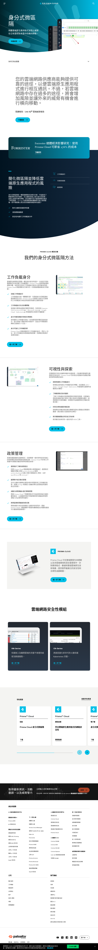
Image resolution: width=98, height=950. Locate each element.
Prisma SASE (32, 844)
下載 (21, 739)
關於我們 (10, 881)
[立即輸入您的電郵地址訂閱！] (56, 790)
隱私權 (10, 942)
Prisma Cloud (55, 832)
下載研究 (38, 152)
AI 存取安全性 (12, 824)
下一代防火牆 (32, 817)
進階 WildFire (12, 839)
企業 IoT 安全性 (12, 850)
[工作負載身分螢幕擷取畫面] (73, 285)
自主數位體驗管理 (33, 851)
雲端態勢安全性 (55, 825)
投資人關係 (11, 898)
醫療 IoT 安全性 (12, 853)
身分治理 (74, 825)
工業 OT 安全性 (12, 856)
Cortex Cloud (55, 819)
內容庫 (52, 888)
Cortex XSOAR (55, 848)
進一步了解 (13, 344)
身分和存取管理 (76, 819)
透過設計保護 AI (12, 817)
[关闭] (95, 946)
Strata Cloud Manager (35, 827)
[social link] (58, 937)
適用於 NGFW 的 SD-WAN (36, 831)
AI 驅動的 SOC (55, 838)
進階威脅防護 (12, 833)
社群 (51, 884)
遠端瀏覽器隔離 (33, 868)
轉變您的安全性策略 (77, 861)
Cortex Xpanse (55, 851)
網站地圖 (52, 911)
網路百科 (52, 891)
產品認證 (52, 905)
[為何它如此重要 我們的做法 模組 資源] (49, 61)
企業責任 (10, 891)
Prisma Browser (33, 861)
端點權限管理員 (76, 822)
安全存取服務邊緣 (33, 841)
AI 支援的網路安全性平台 (15, 812)
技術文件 (52, 915)
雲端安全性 (54, 815)
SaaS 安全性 (11, 860)
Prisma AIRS (12, 821)
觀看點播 (58, 739)
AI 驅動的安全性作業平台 (57, 812)
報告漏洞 (52, 908)
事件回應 (74, 858)
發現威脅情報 (75, 865)
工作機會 (10, 884)
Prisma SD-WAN (33, 865)
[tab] (35, 752)
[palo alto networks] (49, 3)
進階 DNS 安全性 (13, 843)
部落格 (52, 881)
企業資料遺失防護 (13, 846)
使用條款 (80, 793)
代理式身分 (75, 832)
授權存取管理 (75, 815)
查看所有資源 (86, 699)
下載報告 (21, 120)
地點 (9, 901)
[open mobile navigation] (4, 4)
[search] (93, 4)
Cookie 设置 (72, 946)
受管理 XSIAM (54, 858)
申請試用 (14, 41)
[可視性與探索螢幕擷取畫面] (24, 376)
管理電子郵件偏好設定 (56, 898)
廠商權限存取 (75, 846)
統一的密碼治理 (76, 839)
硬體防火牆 (32, 820)
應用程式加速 (32, 848)
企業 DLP (31, 854)
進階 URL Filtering (13, 836)
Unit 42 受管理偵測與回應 (58, 855)
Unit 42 (52, 918)
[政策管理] (73, 461)
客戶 (9, 895)
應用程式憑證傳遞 (77, 842)
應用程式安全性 (55, 822)
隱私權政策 (74, 793)
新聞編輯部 (11, 905)
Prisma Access (33, 858)
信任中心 (16, 942)
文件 (28, 942)
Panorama (32, 837)
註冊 (82, 790)
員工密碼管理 (75, 829)
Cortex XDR (54, 844)
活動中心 (52, 895)
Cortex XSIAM (55, 841)
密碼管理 (74, 836)
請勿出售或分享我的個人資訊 (58, 922)
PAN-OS (31, 834)
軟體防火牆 (32, 824)
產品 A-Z (52, 901)
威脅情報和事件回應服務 (78, 851)
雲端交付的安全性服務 (14, 829)
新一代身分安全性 (77, 812)
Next (87, 752)
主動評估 (74, 855)
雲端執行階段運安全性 (57, 829)
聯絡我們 (10, 888)
